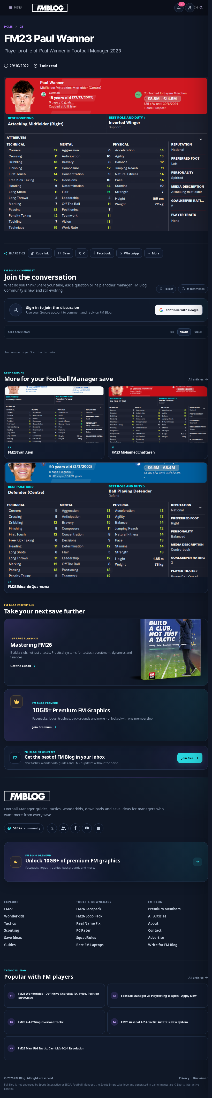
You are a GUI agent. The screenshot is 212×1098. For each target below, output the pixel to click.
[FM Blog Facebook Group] (64, 822)
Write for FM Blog (160, 938)
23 (21, 26)
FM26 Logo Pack (88, 910)
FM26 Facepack (87, 902)
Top (168, 329)
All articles (192, 376)
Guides (10, 938)
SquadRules (85, 931)
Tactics (10, 917)
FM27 (8, 902)
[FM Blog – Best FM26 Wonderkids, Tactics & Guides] (49, 8)
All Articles (155, 910)
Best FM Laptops (88, 938)
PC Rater (82, 924)
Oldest (194, 329)
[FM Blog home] (104, 790)
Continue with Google (178, 307)
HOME (8, 26)
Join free (184, 752)
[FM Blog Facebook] (75, 822)
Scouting (11, 924)
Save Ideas (13, 931)
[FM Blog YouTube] (87, 822)
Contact (152, 924)
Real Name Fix (87, 917)
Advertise (154, 931)
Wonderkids (14, 910)
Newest (180, 329)
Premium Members (162, 902)
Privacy (180, 1072)
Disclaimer (196, 1072)
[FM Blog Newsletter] (98, 822)
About (151, 917)
